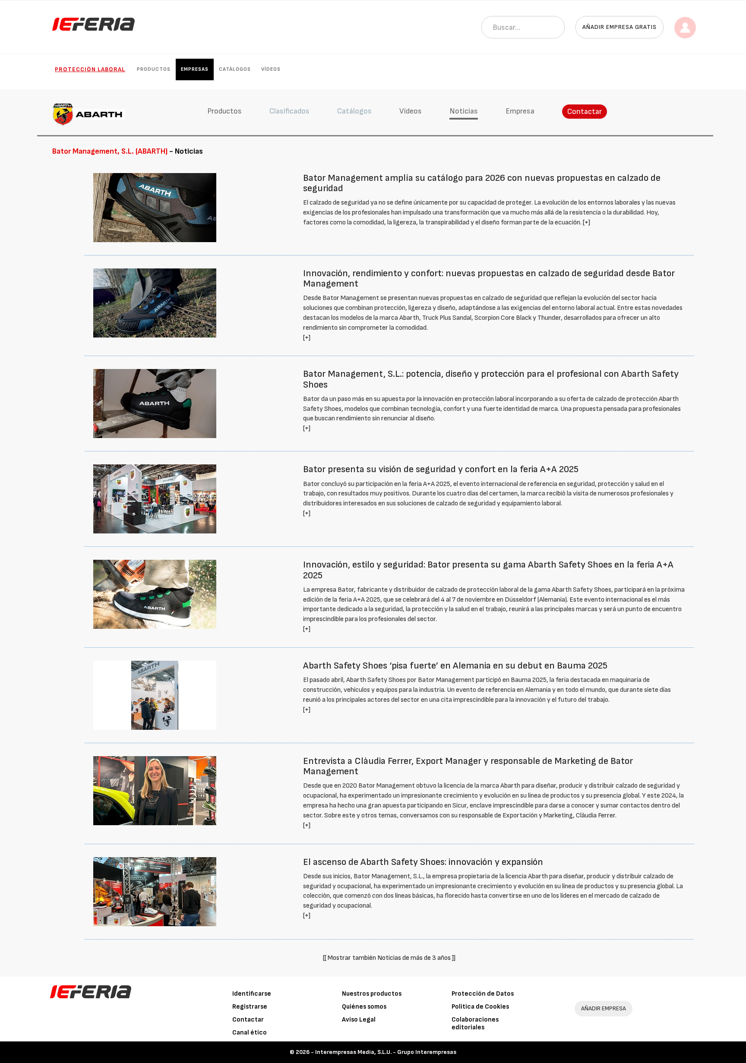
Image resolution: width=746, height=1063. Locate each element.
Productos (154, 69)
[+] (586, 222)
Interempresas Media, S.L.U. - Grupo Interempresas (385, 1052)
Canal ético (249, 1032)
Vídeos (271, 69)
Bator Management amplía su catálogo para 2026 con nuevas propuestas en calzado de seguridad (482, 183)
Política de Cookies (480, 1007)
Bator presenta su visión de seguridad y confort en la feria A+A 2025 (440, 469)
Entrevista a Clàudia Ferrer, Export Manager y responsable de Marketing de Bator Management (468, 766)
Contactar (584, 111)
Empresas (195, 69)
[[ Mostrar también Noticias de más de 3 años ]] (389, 958)
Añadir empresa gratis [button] (619, 27)
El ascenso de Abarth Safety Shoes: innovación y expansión (423, 862)
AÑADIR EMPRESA (603, 1008)
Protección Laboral (90, 69)
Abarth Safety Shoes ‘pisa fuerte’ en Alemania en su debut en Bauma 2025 (455, 666)
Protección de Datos (483, 994)
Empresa (520, 111)
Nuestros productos (371, 994)
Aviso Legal (359, 1020)
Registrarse (249, 1007)
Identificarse (251, 994)
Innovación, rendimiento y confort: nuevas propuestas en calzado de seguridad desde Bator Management (489, 279)
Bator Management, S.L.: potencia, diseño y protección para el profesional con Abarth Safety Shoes (491, 379)
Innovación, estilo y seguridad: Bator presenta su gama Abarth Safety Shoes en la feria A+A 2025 (488, 570)
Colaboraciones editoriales (475, 1023)
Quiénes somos (364, 1007)
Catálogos (235, 69)
